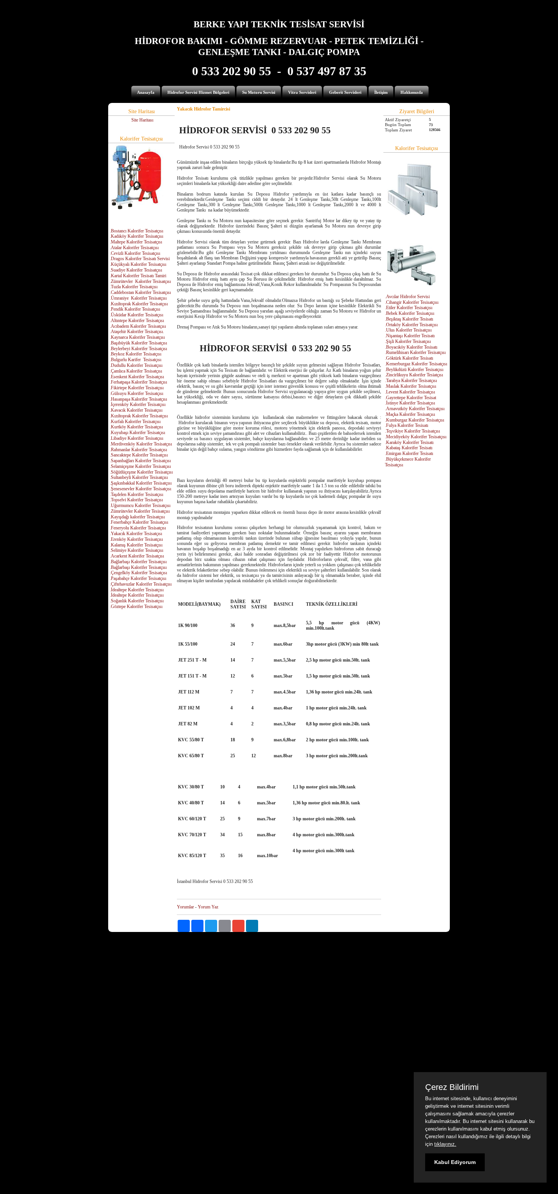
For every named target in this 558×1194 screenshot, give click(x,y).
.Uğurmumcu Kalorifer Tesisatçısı (140, 505)
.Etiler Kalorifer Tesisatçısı (408, 307)
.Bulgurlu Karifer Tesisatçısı (135, 359)
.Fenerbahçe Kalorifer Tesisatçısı (139, 522)
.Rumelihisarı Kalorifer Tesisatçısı (415, 352)
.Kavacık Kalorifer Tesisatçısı (136, 410)
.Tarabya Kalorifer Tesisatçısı (411, 380)
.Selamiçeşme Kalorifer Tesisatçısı (140, 466)
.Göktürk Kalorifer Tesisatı (409, 358)
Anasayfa (145, 92)
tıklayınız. (445, 1144)
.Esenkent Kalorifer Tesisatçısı (137, 376)
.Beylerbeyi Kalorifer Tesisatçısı (138, 348)
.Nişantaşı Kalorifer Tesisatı (410, 335)
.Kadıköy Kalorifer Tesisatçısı (136, 236)
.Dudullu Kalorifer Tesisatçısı (136, 365)
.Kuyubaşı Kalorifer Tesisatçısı (137, 432)
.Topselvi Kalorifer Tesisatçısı (136, 499)
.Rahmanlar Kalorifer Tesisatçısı (138, 449)
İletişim (381, 92)
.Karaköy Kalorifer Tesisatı (409, 442)
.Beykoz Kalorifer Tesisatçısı (135, 354)
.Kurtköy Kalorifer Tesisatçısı (136, 427)
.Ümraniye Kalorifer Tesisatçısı (138, 298)
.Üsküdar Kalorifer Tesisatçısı (136, 314)
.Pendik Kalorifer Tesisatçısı (135, 309)
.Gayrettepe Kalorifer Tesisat (410, 397)
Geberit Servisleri (345, 92)
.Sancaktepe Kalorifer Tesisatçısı (139, 455)
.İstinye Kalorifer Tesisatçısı (410, 403)
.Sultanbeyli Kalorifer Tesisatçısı (139, 477)
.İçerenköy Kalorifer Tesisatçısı (138, 404)
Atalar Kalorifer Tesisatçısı (135, 247)
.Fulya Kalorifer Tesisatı (406, 425)
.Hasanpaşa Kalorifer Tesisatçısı (138, 399)
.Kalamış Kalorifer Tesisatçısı (136, 545)
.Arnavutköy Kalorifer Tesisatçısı (415, 408)
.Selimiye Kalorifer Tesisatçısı (136, 550)
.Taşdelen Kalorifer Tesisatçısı (136, 494)
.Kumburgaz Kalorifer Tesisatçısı (414, 420)
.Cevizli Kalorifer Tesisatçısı (135, 253)
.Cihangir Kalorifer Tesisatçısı (411, 302)
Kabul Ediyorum (455, 1162)
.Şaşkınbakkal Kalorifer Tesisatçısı (141, 483)
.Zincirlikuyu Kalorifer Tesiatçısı (414, 374)
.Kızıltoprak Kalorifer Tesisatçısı (139, 303)
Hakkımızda (411, 92)
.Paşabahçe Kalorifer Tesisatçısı (138, 578)
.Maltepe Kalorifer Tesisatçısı (136, 242)
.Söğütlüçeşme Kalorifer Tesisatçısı (141, 472)
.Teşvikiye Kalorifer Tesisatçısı (412, 431)
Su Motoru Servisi (258, 92)
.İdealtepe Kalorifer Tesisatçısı (137, 589)
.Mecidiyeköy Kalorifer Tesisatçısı (415, 436)
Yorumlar (185, 907)
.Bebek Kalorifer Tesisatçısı (409, 313)
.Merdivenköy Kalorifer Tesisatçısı (141, 444)
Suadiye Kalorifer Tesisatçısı (136, 270)
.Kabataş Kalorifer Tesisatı (408, 447)
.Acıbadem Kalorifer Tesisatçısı (138, 326)
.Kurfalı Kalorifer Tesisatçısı (135, 421)
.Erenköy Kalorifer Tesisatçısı (136, 539)
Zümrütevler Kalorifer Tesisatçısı (141, 281)
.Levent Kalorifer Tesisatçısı (410, 392)
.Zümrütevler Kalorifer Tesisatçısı (140, 511)
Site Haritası (142, 120)
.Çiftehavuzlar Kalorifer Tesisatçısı (141, 584)
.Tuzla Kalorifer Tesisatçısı (134, 286)
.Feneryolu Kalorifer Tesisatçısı (138, 528)
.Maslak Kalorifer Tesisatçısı (410, 386)
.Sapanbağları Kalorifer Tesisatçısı (140, 460)
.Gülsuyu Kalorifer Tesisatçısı (136, 393)
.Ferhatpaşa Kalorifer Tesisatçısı (138, 382)
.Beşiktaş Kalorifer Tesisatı (409, 319)
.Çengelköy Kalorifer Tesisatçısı (138, 572)
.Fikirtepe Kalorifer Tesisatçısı (137, 387)
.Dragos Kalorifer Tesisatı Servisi (140, 258)
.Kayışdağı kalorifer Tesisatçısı (137, 517)
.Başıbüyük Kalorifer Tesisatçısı (138, 343)
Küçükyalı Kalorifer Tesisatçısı (138, 264)
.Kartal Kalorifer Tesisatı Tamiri (138, 275)
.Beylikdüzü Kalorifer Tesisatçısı (414, 369)
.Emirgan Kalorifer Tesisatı (409, 453)
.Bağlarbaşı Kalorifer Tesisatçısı (138, 561)
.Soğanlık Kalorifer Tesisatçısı (137, 600)
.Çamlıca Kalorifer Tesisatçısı (136, 371)
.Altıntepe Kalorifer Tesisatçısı (137, 320)
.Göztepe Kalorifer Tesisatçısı (136, 606)
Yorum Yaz (208, 907)
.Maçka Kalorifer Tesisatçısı (410, 414)
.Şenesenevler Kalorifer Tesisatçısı (140, 488)
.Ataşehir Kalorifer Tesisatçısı (136, 331)
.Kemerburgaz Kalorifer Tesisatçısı (416, 363)
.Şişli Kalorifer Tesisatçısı (408, 341)
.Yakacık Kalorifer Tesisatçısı (136, 533)
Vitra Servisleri (302, 92)
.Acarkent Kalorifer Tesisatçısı (137, 556)
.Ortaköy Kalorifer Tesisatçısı (411, 324)
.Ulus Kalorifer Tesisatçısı (408, 330)
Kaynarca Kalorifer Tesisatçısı (138, 337)
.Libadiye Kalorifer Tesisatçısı (136, 438)
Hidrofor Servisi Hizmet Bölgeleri (198, 92)
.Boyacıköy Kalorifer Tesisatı (411, 347)
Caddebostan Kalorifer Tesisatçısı (141, 292)
